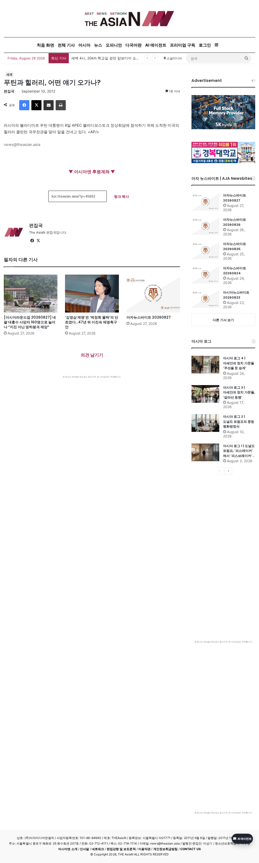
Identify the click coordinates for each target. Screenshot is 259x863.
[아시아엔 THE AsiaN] (129, 18)
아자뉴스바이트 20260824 (234, 271)
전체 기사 (66, 45)
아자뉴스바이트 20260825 (234, 246)
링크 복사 (121, 196)
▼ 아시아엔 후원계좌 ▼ (92, 171)
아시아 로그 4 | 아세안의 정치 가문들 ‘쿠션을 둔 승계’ (238, 363)
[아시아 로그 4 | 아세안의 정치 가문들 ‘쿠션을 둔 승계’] (205, 364)
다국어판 (133, 45)
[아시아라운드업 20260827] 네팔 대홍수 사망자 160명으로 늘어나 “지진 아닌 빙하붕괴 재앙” (30, 322)
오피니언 (114, 45)
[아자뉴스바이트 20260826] (205, 226)
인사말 (84, 849)
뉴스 (98, 45)
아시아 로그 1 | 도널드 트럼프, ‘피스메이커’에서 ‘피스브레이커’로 (239, 451)
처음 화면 (45, 45)
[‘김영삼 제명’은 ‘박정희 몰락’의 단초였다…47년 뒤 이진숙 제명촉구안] (92, 294)
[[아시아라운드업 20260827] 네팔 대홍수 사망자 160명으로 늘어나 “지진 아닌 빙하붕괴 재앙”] (30, 294)
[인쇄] (61, 105)
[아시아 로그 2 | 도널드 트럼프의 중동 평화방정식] (205, 423)
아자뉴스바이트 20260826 (234, 222)
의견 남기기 (92, 355)
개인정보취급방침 (165, 849)
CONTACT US (190, 849)
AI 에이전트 (155, 45)
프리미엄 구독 (182, 45)
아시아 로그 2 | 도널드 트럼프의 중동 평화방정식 (238, 421)
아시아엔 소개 (67, 849)
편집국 (9, 91)
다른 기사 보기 (223, 320)
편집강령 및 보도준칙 (121, 849)
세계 (9, 74)
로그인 (205, 45)
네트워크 (98, 849)
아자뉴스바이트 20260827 (148, 317)
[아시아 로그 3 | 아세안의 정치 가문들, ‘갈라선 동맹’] (205, 394)
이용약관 (144, 849)
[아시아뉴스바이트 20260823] (205, 299)
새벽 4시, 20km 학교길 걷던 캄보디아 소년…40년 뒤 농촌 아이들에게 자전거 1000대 (139, 58)
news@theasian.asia (22, 144)
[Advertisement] (92, 416)
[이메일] (49, 105)
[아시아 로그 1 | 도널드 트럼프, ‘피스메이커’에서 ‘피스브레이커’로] (205, 452)
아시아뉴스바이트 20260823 (236, 295)
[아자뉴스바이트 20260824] (205, 274)
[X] (36, 105)
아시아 (84, 45)
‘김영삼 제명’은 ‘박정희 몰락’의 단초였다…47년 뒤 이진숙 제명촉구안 (91, 322)
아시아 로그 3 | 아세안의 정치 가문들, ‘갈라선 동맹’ (239, 392)
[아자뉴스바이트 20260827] (153, 294)
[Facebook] (24, 105)
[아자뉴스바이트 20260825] (205, 250)
